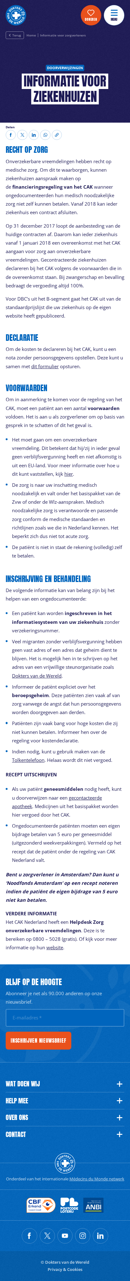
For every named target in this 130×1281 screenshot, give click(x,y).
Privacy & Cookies (65, 1269)
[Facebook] (11, 135)
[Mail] (45, 135)
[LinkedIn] (34, 135)
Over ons (17, 1117)
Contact (16, 1134)
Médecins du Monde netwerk (96, 1179)
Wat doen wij (23, 1084)
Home (31, 35)
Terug (16, 35)
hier (68, 474)
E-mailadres (27, 1017)
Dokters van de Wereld (37, 676)
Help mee (17, 1101)
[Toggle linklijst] (119, 1084)
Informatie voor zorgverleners (63, 35)
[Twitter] (22, 135)
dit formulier (45, 366)
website (54, 947)
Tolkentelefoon (28, 760)
